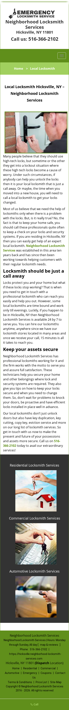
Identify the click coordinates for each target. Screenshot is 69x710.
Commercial (48, 668)
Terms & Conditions (20, 682)
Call (35, 704)
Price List (41, 682)
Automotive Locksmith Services (34, 571)
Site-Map (56, 682)
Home (18, 68)
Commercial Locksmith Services (34, 518)
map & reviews (49, 644)
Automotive (12, 672)
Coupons (46, 672)
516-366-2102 (43, 39)
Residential (30, 668)
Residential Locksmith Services (34, 465)
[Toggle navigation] (62, 55)
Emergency (30, 672)
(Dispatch (42, 663)
